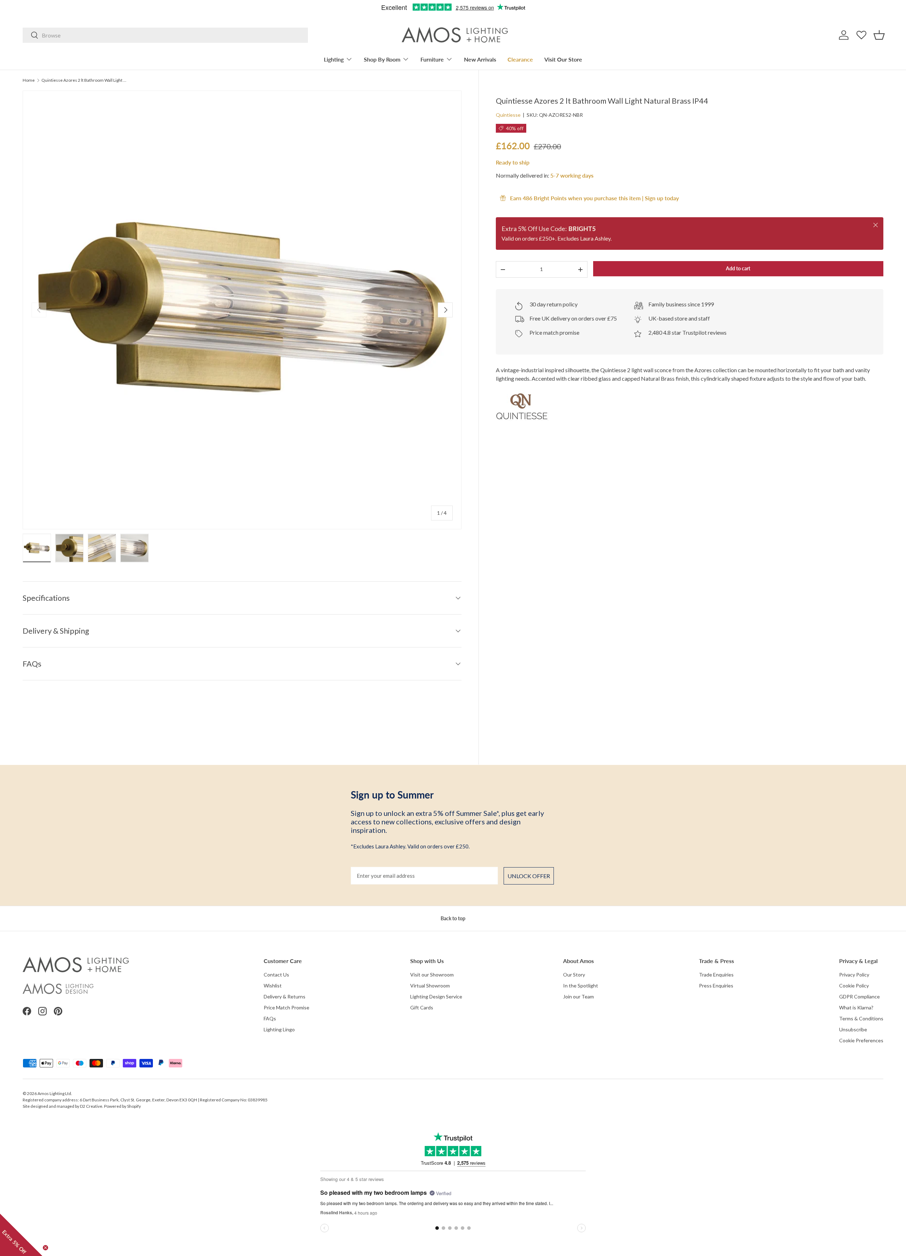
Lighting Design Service (436, 996)
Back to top (453, 918)
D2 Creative (91, 1106)
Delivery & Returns (284, 996)
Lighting (334, 59)
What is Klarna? (856, 1007)
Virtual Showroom (430, 986)
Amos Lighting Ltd (54, 1093)
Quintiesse (508, 115)
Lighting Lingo (279, 1029)
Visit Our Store (563, 59)
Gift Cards (421, 1007)
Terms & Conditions (861, 1018)
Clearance (520, 59)
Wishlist (273, 986)
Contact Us (276, 975)
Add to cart (738, 268)
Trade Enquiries (716, 975)
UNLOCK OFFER (529, 875)
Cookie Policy (854, 986)
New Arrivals (480, 59)
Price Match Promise (286, 1007)
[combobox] (165, 35)
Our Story (574, 975)
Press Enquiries (716, 986)
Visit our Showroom (432, 975)
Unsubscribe (853, 1029)
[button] (879, 35)
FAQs (270, 1018)
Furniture (432, 59)
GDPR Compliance (859, 996)
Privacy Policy (854, 975)
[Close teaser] (45, 1247)
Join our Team (578, 996)
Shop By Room (382, 59)
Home (29, 80)
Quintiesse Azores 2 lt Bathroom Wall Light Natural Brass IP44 (83, 80)
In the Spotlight (580, 986)
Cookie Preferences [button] (861, 1040)
